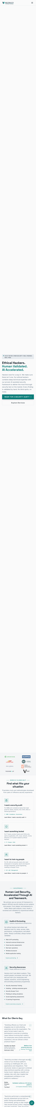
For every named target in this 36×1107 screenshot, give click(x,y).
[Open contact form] (31, 1102)
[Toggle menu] (32, 3)
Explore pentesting (11, 958)
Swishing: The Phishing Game (26, 1050)
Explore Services (18, 403)
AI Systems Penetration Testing (24, 1086)
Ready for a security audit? (16, 397)
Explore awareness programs (13, 1004)
